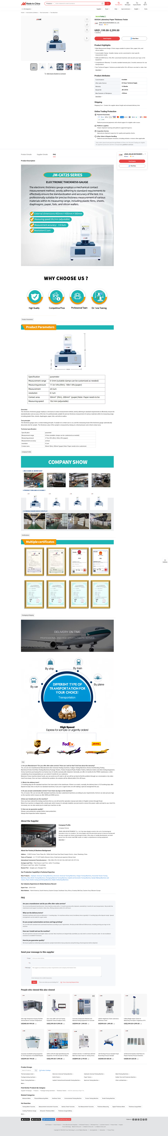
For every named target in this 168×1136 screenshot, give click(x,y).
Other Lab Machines (120, 1080)
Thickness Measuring (103, 1106)
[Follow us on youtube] (141, 1119)
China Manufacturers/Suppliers (70, 1124)
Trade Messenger (48, 1119)
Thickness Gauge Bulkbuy (65, 1111)
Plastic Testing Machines (27, 1080)
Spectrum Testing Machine (91, 1080)
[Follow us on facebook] (133, 1119)
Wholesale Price (94, 1124)
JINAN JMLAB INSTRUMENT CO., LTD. (109, 22)
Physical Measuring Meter (41, 1098)
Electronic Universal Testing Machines (64, 876)
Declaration (102, 1130)
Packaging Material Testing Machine (56, 878)
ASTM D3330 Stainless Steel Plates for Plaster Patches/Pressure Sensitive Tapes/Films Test (134, 1055)
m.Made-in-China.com (88, 1126)
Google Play (36, 1119)
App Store (25, 1119)
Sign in (145, 4)
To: (30, 963)
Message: (28, 967)
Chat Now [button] (135, 38)
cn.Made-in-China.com (100, 1126)
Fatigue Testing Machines (83, 876)
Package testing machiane (28, 1077)
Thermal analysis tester (27, 1074)
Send (34, 982)
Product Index (114, 1124)
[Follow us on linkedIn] (146, 1119)
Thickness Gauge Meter (135, 1106)
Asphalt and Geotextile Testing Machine (79, 878)
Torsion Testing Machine (91, 1098)
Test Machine (53, 12)
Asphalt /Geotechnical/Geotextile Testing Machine (66, 1080)
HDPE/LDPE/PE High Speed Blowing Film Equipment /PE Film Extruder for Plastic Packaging (58, 1055)
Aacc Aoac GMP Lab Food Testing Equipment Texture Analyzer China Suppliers (56, 1020)
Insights (121, 1124)
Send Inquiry (107, 38)
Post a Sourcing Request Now (70, 982)
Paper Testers (87, 1077)
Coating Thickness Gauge (29, 1111)
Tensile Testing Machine (108, 1098)
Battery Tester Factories (68, 1106)
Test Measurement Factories (86, 1106)
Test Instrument (44, 12)
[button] (102, 3)
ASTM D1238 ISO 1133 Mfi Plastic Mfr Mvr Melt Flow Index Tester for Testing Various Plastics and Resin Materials (83, 1055)
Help (116, 9)
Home (22, 12)
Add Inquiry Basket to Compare (56, 74)
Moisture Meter (26, 1098)
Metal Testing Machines (121, 1074)
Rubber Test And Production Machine (125, 1077)
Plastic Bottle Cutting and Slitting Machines (38, 880)
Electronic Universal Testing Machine (62, 1074)
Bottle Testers (56, 1077)
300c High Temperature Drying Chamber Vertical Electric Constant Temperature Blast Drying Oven (32, 1020)
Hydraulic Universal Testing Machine (94, 1074)
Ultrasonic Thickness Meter (47, 1111)
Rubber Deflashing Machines (60, 880)
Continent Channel (104, 1124)
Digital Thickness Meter (118, 1106)
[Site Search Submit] (108, 3)
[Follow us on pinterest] (143, 1119)
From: (29, 958)
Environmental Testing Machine (72, 1098)
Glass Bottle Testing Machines (36, 878)
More (22, 1114)
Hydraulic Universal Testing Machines (42, 876)
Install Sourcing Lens (64, 1119)
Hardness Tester (56, 1098)
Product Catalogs (46, 1070)
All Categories (27, 9)
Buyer (106, 9)
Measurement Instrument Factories (48, 1106)
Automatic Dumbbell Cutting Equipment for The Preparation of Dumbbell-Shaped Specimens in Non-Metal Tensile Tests (32, 1055)
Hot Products (48, 1124)
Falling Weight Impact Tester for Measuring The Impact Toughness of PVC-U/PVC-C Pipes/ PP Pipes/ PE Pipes (135, 1020)
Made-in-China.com (76, 1126)
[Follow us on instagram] (138, 1119)
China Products (57, 1124)
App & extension (125, 9)
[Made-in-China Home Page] (30, 3)
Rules (145, 9)
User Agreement (93, 1130)
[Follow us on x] (136, 1119)
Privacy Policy (110, 1130)
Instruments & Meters (32, 12)
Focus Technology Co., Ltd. (71, 1130)
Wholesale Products (84, 1124)
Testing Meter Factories (28, 1106)
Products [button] (49, 3)
